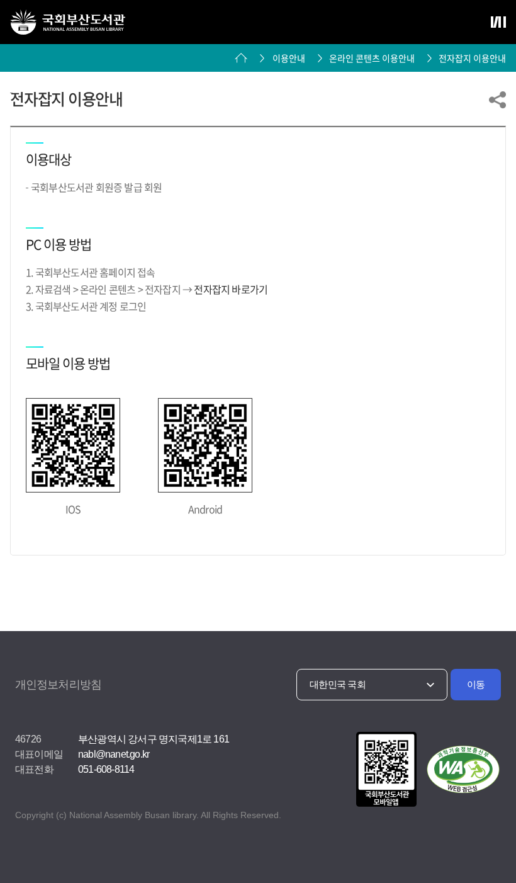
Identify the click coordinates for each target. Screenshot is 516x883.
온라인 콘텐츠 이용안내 (372, 58)
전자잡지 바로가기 (230, 289)
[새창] (384, 770)
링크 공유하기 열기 (497, 99)
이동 (476, 684)
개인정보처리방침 (58, 684)
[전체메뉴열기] (498, 22)
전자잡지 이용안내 (472, 58)
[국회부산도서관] (67, 22)
